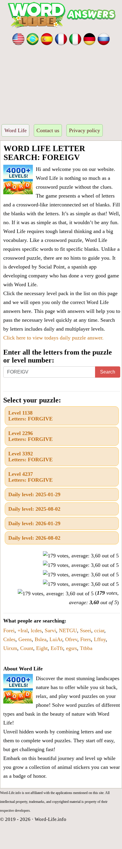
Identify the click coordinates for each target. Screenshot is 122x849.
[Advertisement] (61, 83)
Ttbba (86, 648)
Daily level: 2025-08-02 (34, 509)
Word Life (15, 130)
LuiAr (55, 639)
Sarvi (50, 630)
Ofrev (71, 639)
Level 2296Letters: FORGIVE (30, 436)
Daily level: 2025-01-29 (34, 494)
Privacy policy (84, 130)
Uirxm (10, 648)
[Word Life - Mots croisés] (61, 38)
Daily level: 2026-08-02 (34, 538)
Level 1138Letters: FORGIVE (30, 416)
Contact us (47, 130)
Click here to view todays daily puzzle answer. (53, 338)
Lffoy (100, 639)
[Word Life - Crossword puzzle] (18, 38)
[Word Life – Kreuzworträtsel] (89, 38)
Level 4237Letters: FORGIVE (30, 477)
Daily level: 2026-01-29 (34, 523)
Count (26, 648)
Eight (42, 648)
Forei (9, 630)
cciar (99, 630)
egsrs (71, 648)
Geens (25, 639)
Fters (85, 639)
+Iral (22, 630)
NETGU (68, 630)
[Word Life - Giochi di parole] (75, 38)
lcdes (36, 630)
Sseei (85, 630)
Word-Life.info (50, 819)
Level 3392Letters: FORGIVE (30, 456)
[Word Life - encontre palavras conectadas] (32, 38)
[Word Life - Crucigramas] (47, 38)
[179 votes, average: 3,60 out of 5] (81, 555)
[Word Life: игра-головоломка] (104, 38)
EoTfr (57, 648)
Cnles (9, 639)
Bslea (40, 639)
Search (107, 371)
